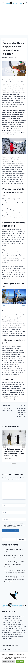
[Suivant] (23, 446)
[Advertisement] (14, 21)
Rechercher (5, 537)
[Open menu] (3, 3)
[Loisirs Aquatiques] (15, 3)
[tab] (12, 463)
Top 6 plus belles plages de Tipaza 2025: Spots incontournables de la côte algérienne (14, 579)
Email (5, 512)
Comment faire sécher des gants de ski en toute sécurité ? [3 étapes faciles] (21, 411)
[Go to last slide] (4, 446)
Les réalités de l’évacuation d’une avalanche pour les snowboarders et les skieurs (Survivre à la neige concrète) (14, 453)
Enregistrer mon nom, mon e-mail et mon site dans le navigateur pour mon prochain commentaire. (14, 525)
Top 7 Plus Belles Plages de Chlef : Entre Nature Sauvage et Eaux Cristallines (14, 564)
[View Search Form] (26, 3)
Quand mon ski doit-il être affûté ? (7, 409)
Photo (4, 305)
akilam (5, 57)
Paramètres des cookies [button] (8, 661)
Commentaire (7, 484)
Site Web (5, 519)
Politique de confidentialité (10, 645)
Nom (5, 505)
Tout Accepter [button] (20, 661)
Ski (3, 40)
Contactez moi (6, 649)
